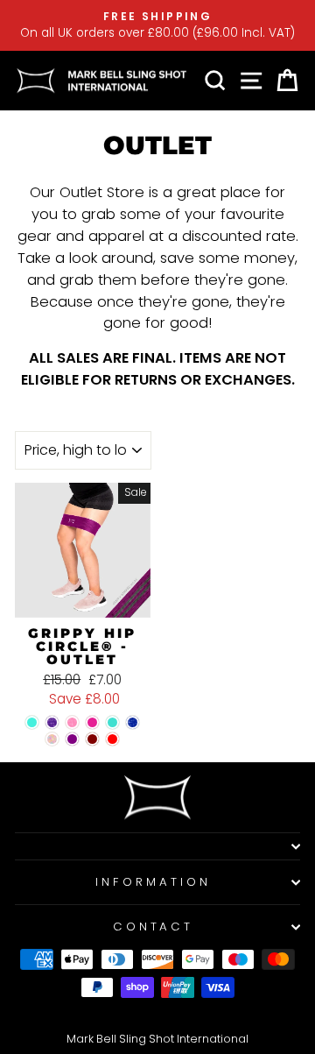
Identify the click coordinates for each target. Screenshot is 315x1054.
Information (153, 882)
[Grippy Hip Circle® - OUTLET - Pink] (92, 722)
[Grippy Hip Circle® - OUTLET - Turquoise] (112, 722)
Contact (153, 926)
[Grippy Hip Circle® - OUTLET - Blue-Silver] (132, 722)
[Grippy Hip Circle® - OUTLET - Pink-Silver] (72, 722)
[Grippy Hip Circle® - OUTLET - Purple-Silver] (52, 722)
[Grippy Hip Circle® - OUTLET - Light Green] (31, 722)
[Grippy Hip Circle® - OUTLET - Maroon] (92, 739)
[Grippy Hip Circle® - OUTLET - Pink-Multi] (52, 739)
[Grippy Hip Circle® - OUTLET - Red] (112, 739)
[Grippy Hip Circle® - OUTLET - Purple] (72, 739)
